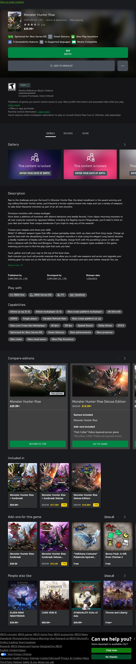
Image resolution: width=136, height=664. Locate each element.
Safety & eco (30, 662)
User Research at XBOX (62, 638)
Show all (109, 516)
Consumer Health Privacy (14, 658)
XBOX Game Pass (43, 634)
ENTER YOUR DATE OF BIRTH (35, 173)
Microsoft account (86, 638)
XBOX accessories (64, 634)
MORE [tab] (85, 133)
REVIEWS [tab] (68, 133)
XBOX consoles (8, 634)
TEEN (23, 85)
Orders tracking (9, 642)
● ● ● (122, 66)
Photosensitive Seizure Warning (30, 638)
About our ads (46, 662)
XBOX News (81, 634)
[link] (22, 485)
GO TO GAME (100, 443)
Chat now (111, 650)
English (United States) (13, 650)
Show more (13, 265)
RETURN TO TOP (37, 443)
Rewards (5, 646)
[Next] (124, 144)
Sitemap (34, 658)
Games (35, 646)
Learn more (14, 105)
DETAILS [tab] (50, 133)
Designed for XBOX (51, 646)
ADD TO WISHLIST (63, 65)
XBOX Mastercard (21, 646)
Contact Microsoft (50, 658)
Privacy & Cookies (71, 658)
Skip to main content (12, 2)
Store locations (27, 642)
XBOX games (25, 634)
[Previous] (118, 144)
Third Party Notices (11, 662)
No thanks (111, 656)
